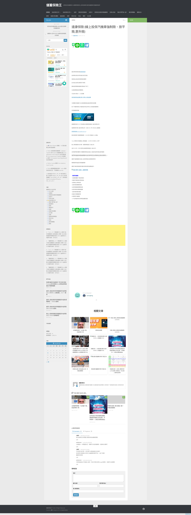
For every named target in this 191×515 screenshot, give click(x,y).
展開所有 (48, 189)
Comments (77, 431)
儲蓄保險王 (54, 5)
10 (47, 353)
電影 (84, 16)
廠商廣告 (62, 16)
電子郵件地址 (103, 483)
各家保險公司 (52, 200)
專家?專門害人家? (122, 12)
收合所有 (53, 189)
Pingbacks (88, 431)
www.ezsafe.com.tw (81, 131)
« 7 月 (47, 362)
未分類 (89, 16)
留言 (74, 473)
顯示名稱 (75, 483)
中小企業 (51, 191)
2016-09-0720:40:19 (87, 460)
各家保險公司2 (67, 12)
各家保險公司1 (56, 12)
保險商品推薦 (98, 330)
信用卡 (90, 12)
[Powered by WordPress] (51, 510)
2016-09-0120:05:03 (87, 442)
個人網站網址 (76, 488)
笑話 (79, 16)
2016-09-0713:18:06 (85, 449)
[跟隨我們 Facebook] (66, 20)
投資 (75, 12)
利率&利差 (112, 12)
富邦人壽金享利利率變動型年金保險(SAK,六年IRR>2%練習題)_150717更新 (56, 292)
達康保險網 (82, 71)
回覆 (77, 439)
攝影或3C (139, 12)
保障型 (48, 12)
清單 (68, 16)
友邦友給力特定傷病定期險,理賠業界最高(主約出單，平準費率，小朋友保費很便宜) (117, 350)
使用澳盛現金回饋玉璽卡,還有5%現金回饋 (81, 97)
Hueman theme (64, 510)
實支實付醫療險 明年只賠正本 (98, 369)
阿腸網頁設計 (188, 514)
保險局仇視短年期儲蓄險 (101, 12)
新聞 (47, 16)
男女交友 (73, 16)
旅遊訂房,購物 (54, 16)
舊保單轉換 (132, 12)
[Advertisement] (98, 235)
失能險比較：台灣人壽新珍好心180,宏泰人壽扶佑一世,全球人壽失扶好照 (117, 370)
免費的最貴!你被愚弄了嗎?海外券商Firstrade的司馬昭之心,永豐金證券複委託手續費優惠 (56, 284)
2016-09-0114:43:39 (85, 435)
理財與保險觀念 (82, 12)
